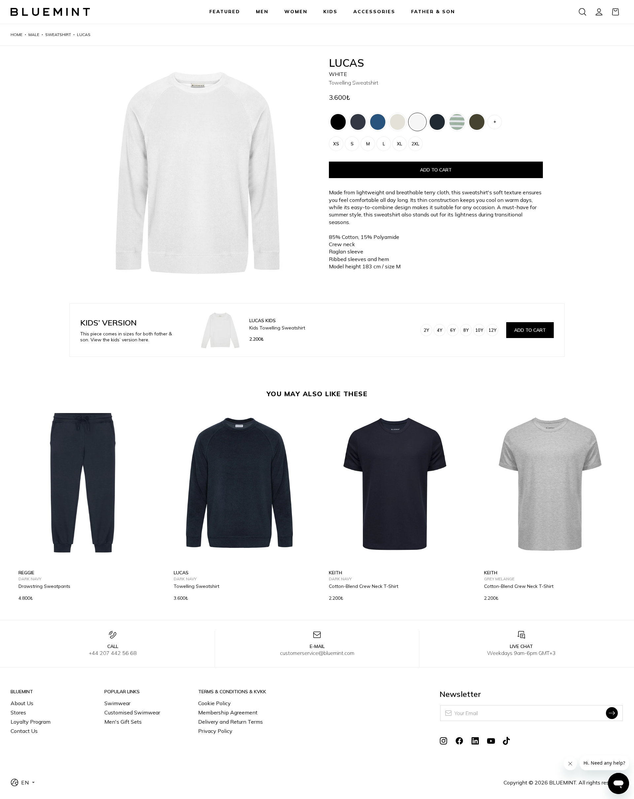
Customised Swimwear (132, 712)
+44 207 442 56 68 (113, 653)
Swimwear (117, 703)
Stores (18, 712)
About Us (22, 703)
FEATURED (224, 12)
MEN (262, 12)
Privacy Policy (215, 731)
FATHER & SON (433, 12)
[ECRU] (397, 122)
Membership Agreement (228, 712)
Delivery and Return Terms (230, 721)
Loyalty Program (31, 721)
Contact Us (24, 731)
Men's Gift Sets (123, 721)
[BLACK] (338, 122)
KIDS (330, 12)
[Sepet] (615, 12)
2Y (426, 330)
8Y (466, 330)
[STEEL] (378, 122)
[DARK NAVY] (437, 122)
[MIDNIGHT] (358, 122)
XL (399, 143)
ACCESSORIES (374, 12)
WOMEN (295, 12)
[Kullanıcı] (599, 12)
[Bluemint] (50, 12)
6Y (452, 330)
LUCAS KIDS (262, 320)
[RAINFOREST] (477, 122)
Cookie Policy (214, 703)
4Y (439, 330)
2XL (415, 143)
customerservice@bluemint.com (317, 653)
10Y (479, 330)
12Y (492, 330)
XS (336, 143)
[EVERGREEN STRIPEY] (457, 122)
